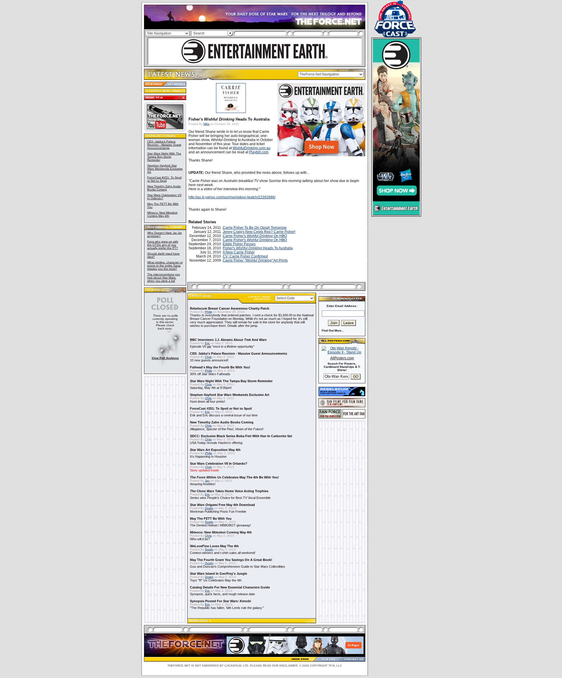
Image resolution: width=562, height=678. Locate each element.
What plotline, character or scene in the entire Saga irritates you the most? (165, 265)
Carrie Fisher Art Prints (255, 260)
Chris (208, 356)
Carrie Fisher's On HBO (255, 236)
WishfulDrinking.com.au (251, 148)
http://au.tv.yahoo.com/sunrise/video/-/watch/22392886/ (232, 197)
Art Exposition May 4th (215, 450)
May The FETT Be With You (211, 518)
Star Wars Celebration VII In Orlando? (218, 463)
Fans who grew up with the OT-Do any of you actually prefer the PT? (162, 245)
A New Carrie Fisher (239, 252)
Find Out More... (333, 330)
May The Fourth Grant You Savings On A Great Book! (231, 560)
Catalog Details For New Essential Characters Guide (230, 587)
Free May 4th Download (222, 505)
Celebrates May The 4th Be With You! (234, 477)
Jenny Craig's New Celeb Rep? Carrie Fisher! (259, 232)
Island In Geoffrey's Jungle (218, 573)
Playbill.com (258, 152)
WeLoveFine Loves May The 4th (214, 546)
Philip (208, 311)
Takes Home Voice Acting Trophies (229, 491)
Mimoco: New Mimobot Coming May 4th (162, 214)
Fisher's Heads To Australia (258, 248)
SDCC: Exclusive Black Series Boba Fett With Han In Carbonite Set (241, 436)
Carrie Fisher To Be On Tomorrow (255, 228)
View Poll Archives (165, 358)
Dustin (209, 508)
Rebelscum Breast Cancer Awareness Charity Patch (229, 308)
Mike (206, 124)
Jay (207, 480)
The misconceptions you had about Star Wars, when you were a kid (163, 277)
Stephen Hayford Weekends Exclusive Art (165, 169)
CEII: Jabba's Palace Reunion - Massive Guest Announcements (164, 145)
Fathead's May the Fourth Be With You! (220, 367)
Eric (207, 343)
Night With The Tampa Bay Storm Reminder (164, 157)
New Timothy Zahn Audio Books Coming (164, 188)
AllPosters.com (342, 358)
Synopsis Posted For (220, 601)
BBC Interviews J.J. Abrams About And (228, 339)
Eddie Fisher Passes (239, 244)
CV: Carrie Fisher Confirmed (245, 256)
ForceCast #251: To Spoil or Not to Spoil (164, 179)
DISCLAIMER (288, 665)
